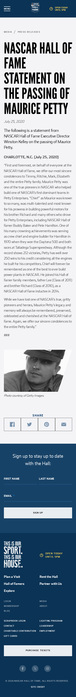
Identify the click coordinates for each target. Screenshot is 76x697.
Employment (47, 631)
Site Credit (38, 687)
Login (7, 601)
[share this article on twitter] (29, 424)
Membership (11, 606)
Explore (9, 591)
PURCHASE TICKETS (38, 650)
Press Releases (29, 32)
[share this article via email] (63, 424)
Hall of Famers (14, 584)
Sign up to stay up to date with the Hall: (38, 459)
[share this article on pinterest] (46, 424)
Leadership (47, 626)
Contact (9, 626)
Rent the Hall (48, 577)
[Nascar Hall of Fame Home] (38, 8)
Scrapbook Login (15, 621)
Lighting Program (51, 621)
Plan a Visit (12, 577)
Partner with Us (51, 584)
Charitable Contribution (20, 631)
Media (8, 32)
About (44, 606)
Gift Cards (10, 636)
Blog (7, 611)
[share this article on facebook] (12, 424)
